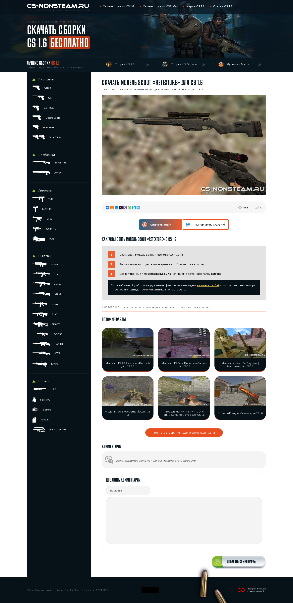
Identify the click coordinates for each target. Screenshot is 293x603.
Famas (54, 264)
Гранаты (45, 399)
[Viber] (125, 207)
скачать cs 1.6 (208, 285)
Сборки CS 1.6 (124, 64)
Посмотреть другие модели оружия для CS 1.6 (184, 432)
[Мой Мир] (116, 207)
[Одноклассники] (112, 207)
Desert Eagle (52, 117)
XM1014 (58, 172)
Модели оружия (160, 89)
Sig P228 (48, 107)
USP (50, 97)
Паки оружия (57, 429)
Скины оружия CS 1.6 (118, 6)
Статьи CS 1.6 (222, 6)
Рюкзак (44, 419)
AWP (57, 353)
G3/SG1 (58, 343)
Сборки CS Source (184, 64)
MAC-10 (47, 208)
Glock (47, 87)
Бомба (46, 409)
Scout (57, 293)
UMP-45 (51, 228)
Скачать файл (160, 224)
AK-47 (57, 284)
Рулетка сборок (238, 64)
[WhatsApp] (129, 207)
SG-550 (57, 334)
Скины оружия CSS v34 (160, 6)
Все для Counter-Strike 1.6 (132, 89)
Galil (57, 274)
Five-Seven (48, 127)
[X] (121, 207)
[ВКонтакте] (107, 207)
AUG (54, 314)
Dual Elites (54, 137)
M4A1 (54, 304)
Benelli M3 (60, 162)
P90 (51, 238)
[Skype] (134, 207)
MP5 (49, 218)
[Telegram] (138, 207)
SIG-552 (56, 324)
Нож (53, 388)
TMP (51, 198)
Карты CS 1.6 (195, 6)
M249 (54, 364)
